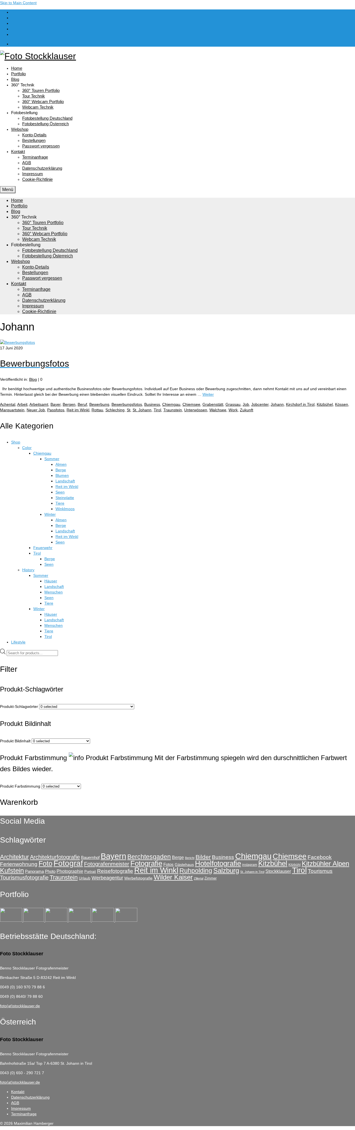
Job (246, 404)
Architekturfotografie (55, 857)
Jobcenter (259, 404)
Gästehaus (184, 864)
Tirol (157, 410)
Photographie (70, 871)
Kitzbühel (325, 404)
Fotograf (68, 863)
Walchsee (217, 410)
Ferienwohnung (18, 864)
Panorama (34, 871)
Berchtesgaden (149, 856)
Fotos (168, 864)
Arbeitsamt (38, 404)
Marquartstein (12, 410)
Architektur (14, 856)
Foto (45, 863)
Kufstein (12, 870)
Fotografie (146, 863)
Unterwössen (195, 410)
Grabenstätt (212, 404)
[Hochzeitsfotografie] (126, 920)
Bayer (55, 404)
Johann (277, 404)
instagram (249, 865)
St (128, 410)
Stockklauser (278, 871)
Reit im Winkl (78, 410)
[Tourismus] (11, 920)
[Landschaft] (80, 920)
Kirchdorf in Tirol (300, 404)
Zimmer (210, 878)
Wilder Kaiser (173, 877)
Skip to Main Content (18, 3)
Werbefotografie (138, 878)
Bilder (203, 857)
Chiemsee (191, 404)
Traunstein (172, 410)
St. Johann (142, 410)
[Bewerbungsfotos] (17, 342)
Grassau (232, 404)
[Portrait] (57, 920)
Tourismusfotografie (24, 878)
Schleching (115, 410)
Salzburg (226, 870)
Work (233, 410)
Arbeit (22, 404)
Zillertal (198, 878)
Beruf (82, 404)
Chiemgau (171, 404)
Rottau (97, 410)
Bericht (189, 858)
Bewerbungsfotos (126, 404)
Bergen (69, 404)
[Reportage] (34, 920)
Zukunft (246, 410)
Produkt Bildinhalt (15, 741)
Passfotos (55, 410)
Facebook (320, 857)
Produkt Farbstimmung (20, 786)
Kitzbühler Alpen (325, 863)
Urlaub (84, 878)
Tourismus (320, 871)
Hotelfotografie (218, 863)
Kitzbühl (294, 865)
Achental (7, 404)
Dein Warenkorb (33, 44)
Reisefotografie (115, 871)
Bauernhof (90, 857)
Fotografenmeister (106, 864)
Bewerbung (99, 404)
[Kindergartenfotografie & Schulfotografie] (103, 920)
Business (152, 404)
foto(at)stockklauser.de (20, 1006)
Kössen (341, 404)
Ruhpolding (195, 870)
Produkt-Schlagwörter (19, 706)
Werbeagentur (107, 878)
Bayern (113, 856)
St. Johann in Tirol (252, 871)
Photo (50, 871)
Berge (178, 857)
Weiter (208, 394)
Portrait (90, 872)
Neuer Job (36, 410)
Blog (33, 379)
